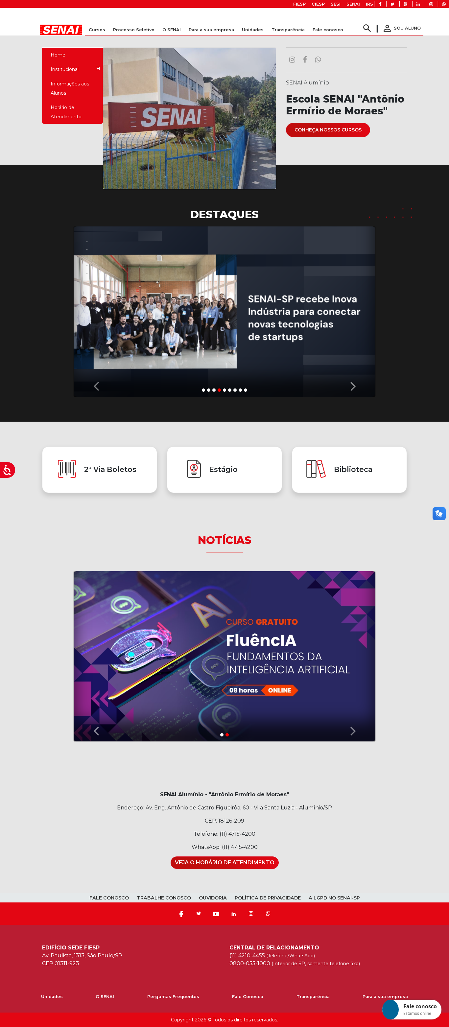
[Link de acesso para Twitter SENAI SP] (392, 4)
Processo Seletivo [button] (133, 29)
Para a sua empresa (385, 996)
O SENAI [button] (171, 29)
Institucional (65, 69)
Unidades (253, 29)
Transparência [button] (288, 29)
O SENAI (105, 996)
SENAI (353, 4)
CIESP (318, 4)
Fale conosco (328, 29)
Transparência (313, 996)
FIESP (299, 4)
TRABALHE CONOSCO (164, 898)
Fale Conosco (247, 996)
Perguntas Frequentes (173, 996)
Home (58, 55)
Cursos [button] (97, 29)
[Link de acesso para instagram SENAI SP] (431, 4)
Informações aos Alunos (70, 88)
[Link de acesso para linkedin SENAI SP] (418, 4)
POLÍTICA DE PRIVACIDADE (268, 898)
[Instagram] (251, 914)
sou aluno (401, 28)
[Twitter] (198, 914)
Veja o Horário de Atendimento (224, 862)
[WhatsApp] (268, 914)
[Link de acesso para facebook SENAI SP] (380, 4)
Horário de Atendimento (66, 112)
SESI (336, 4)
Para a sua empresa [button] (211, 29)
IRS (369, 4)
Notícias (224, 540)
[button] (96, 310)
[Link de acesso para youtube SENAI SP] (405, 4)
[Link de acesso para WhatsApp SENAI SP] (444, 4)
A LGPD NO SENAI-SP (334, 898)
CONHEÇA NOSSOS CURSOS (328, 130)
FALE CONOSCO (109, 898)
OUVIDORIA (213, 898)
